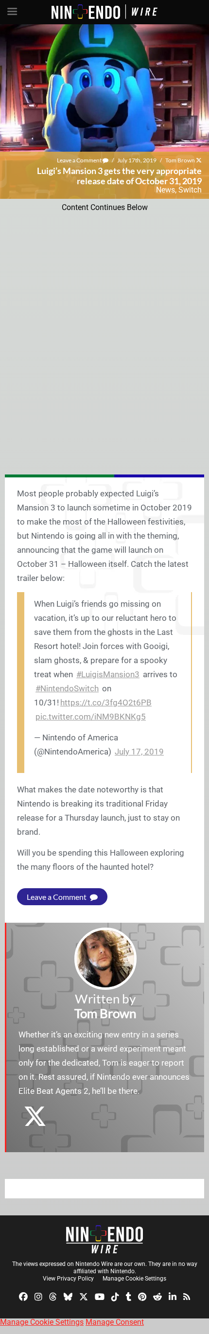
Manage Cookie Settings (134, 1278)
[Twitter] (83, 1296)
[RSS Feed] (186, 1296)
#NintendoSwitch (67, 688)
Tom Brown (180, 160)
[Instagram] (38, 1296)
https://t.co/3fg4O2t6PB (106, 702)
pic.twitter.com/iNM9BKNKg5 (90, 716)
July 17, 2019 (139, 751)
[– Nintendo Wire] (104, 1239)
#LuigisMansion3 (107, 674)
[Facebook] (23, 1296)
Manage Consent (115, 1322)
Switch (190, 189)
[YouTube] (99, 1296)
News (165, 189)
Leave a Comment (80, 160)
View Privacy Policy (68, 1278)
